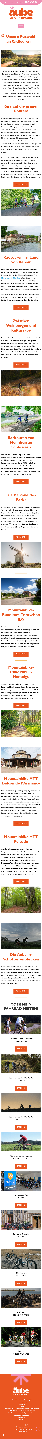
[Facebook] (26, 2)
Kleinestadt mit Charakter (11, 278)
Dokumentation (22, 1402)
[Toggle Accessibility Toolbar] (3, 1435)
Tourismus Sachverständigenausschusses (22, 1413)
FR (9, 2)
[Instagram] (31, 2)
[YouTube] (33, 2)
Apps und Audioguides (21, 1415)
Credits (21, 1419)
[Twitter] (28, 2)
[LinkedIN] (36, 2)
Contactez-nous (22, 1431)
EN (12, 2)
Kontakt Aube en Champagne (22, 1400)
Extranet (22, 1404)
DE (6, 2)
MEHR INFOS (21, 185)
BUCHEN (21, 1049)
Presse (22, 1406)
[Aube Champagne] (21, 13)
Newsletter (22, 1417)
